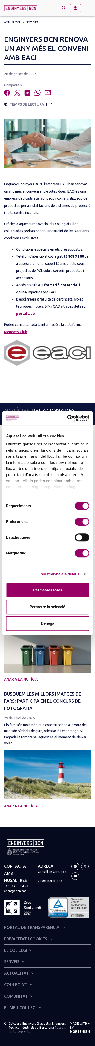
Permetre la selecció (47, 607)
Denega (47, 623)
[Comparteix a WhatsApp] (37, 93)
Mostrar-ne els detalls (60, 574)
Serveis (12, 961)
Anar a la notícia (21, 679)
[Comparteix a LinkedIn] (27, 93)
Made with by (80, 1027)
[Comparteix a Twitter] (17, 93)
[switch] (82, 522)
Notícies (32, 22)
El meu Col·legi (20, 1007)
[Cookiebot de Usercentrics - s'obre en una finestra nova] (67, 418)
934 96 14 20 (19, 886)
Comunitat (16, 996)
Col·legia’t (16, 984)
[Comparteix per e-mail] (48, 93)
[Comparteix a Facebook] (7, 93)
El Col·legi (15, 950)
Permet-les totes (47, 590)
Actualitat (12, 22)
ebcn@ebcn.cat (15, 891)
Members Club (15, 332)
